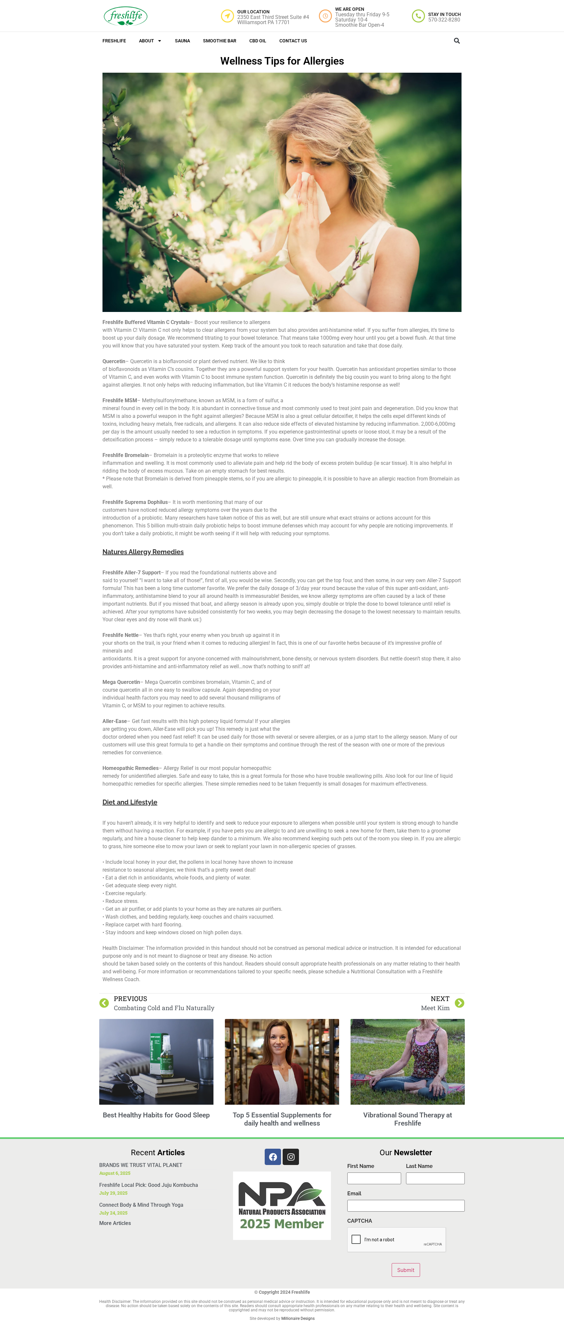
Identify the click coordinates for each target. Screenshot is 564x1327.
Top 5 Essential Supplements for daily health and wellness (282, 1119)
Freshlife (114, 40)
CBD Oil (257, 40)
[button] (456, 40)
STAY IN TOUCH (444, 14)
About (146, 40)
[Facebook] (273, 1157)
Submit (406, 1270)
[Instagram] (291, 1157)
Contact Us (293, 40)
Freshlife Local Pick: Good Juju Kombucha (148, 1185)
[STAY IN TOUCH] (418, 15)
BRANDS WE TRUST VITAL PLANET (140, 1165)
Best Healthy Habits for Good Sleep (156, 1115)
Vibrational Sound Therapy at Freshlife (407, 1119)
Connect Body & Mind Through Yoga (141, 1205)
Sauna (182, 40)
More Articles (115, 1223)
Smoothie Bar (219, 40)
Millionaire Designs (298, 1318)
